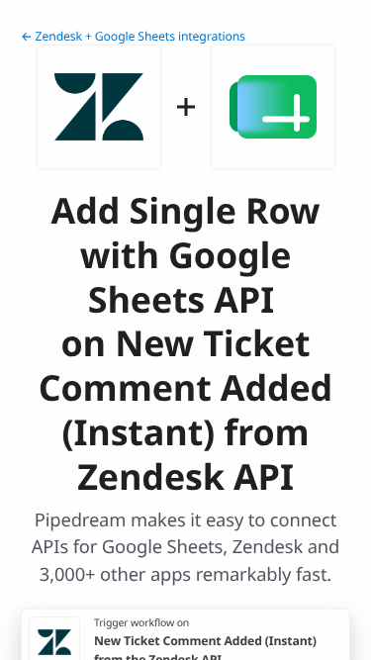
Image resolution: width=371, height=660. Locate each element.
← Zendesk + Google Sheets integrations (133, 36)
